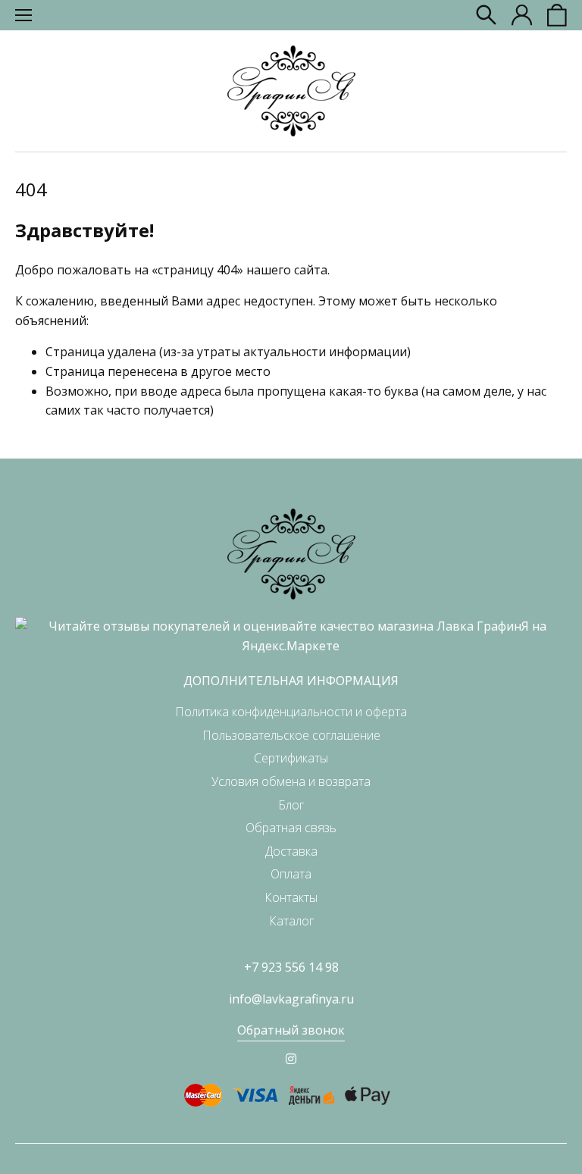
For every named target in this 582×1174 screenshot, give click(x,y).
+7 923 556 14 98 (291, 967)
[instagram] (291, 1058)
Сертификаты (291, 758)
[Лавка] (291, 90)
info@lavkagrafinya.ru (291, 999)
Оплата (291, 874)
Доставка (291, 851)
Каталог (291, 921)
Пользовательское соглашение (291, 735)
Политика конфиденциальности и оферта (291, 711)
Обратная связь (291, 827)
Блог (291, 805)
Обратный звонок (291, 1030)
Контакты (291, 897)
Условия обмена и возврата (291, 781)
